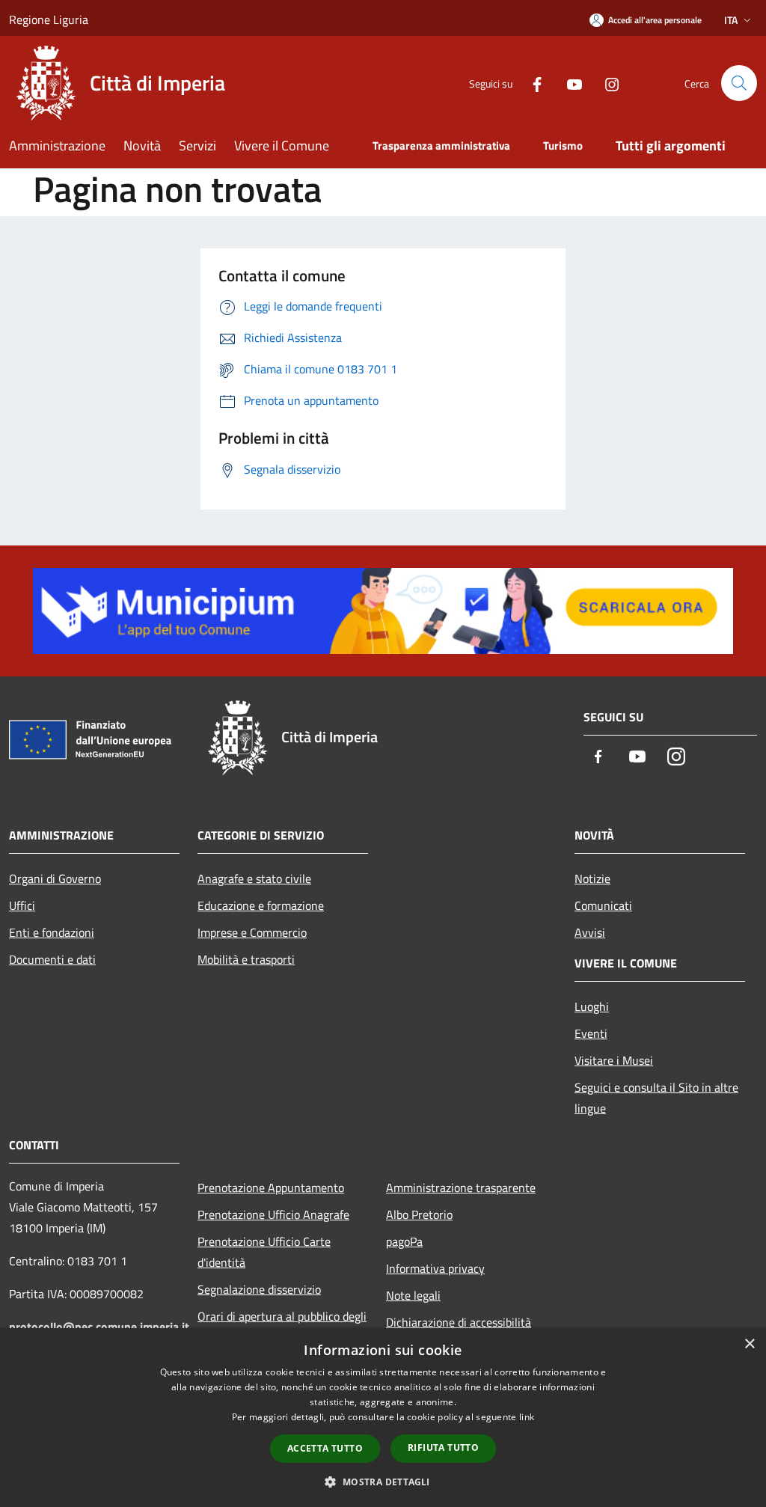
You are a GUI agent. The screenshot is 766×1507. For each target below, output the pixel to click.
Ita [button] (731, 20)
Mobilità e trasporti (246, 959)
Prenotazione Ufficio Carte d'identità (264, 1251)
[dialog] (383, 1417)
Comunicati (603, 905)
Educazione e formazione (260, 905)
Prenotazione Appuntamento (270, 1187)
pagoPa (404, 1241)
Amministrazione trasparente (461, 1187)
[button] (382, 1481)
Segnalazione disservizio (259, 1289)
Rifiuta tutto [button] (443, 1447)
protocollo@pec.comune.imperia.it (99, 1327)
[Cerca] (739, 83)
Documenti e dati (52, 959)
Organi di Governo (55, 878)
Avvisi (589, 932)
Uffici (22, 905)
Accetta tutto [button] (325, 1448)
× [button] (749, 1344)
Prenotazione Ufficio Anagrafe (273, 1214)
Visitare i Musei (613, 1060)
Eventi (590, 1033)
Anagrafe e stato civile (254, 878)
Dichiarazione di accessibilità (458, 1322)
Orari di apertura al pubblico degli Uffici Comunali (282, 1326)
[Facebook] (531, 83)
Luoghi (591, 1006)
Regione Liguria (48, 19)
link (526, 1416)
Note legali (413, 1295)
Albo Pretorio (419, 1214)
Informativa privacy (435, 1268)
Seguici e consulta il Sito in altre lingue (656, 1097)
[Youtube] (568, 83)
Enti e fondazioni (51, 932)
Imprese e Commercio (252, 932)
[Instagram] (606, 83)
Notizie (592, 878)
